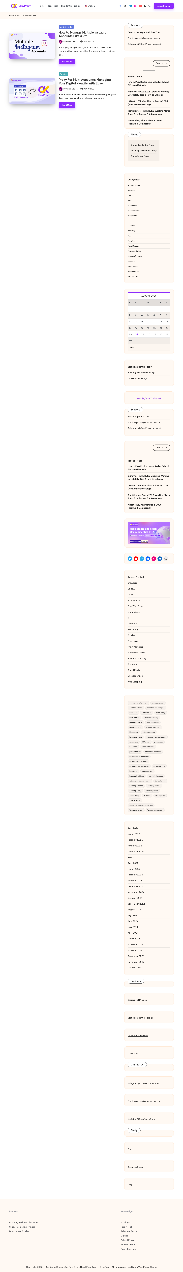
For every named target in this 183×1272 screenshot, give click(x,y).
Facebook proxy (135, 722)
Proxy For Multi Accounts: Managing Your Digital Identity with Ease (85, 81)
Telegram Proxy (129, 1231)
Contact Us (161, 63)
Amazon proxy (158, 703)
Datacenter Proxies (19, 1231)
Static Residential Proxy (142, 145)
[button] (164, 6)
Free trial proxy (153, 722)
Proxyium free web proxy (139, 766)
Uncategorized (133, 271)
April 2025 (133, 863)
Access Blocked (134, 185)
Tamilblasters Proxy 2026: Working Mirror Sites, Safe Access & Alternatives (149, 113)
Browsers (131, 190)
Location (131, 226)
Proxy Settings (128, 1249)
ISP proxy (146, 742)
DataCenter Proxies (138, 1035)
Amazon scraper (135, 708)
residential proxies (156, 776)
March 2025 (134, 869)
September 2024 (136, 904)
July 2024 (133, 915)
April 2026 (133, 828)
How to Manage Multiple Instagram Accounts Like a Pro (84, 34)
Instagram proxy (135, 737)
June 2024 (133, 921)
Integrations (132, 216)
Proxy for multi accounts (139, 757)
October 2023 (135, 967)
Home (11, 15)
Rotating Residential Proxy (143, 150)
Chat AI (130, 195)
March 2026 (134, 834)
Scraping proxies (154, 786)
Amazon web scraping (155, 708)
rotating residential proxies (139, 781)
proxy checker (135, 752)
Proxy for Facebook (153, 752)
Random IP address (136, 776)
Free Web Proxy (134, 211)
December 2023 (136, 956)
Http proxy (133, 732)
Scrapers (131, 261)
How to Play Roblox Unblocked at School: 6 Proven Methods (148, 84)
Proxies (63, 74)
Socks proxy (134, 796)
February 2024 (135, 944)
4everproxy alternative (138, 703)
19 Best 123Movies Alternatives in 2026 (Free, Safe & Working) (148, 103)
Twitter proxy (134, 800)
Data (129, 200)
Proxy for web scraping (138, 761)
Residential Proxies (137, 1000)
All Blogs (125, 1222)
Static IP (147, 796)
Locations (133, 1053)
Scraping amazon (136, 786)
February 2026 (135, 840)
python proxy (147, 771)
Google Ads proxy (153, 727)
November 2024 (136, 892)
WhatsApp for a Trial (138, 416)
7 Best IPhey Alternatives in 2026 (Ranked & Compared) (145, 122)
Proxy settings (159, 766)
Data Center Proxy (140, 156)
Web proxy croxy (136, 810)
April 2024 (133, 933)
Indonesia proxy (149, 732)
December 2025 (136, 851)
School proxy (160, 781)
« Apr (132, 347)
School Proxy (127, 1240)
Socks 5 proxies (152, 791)
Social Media (66, 27)
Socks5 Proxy (128, 1244)
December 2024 (136, 886)
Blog (130, 1149)
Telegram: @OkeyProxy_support (144, 44)
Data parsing (134, 718)
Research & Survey (135, 256)
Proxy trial (133, 771)
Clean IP (125, 1235)
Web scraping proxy (155, 810)
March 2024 (134, 938)
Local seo (133, 747)
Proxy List (131, 241)
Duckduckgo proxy (151, 718)
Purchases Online (134, 251)
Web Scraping (133, 276)
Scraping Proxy (135, 1167)
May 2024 (133, 927)
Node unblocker (148, 747)
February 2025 (135, 874)
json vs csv (158, 742)
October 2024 (135, 898)
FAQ (130, 1185)
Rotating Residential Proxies (23, 1222)
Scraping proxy (135, 791)
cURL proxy (160, 713)
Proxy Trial (126, 1227)
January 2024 (135, 950)
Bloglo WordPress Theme (144, 1267)
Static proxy (160, 796)
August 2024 (134, 909)
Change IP (133, 713)
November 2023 (136, 962)
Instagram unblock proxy (156, 737)
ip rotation (133, 742)
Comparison (147, 713)
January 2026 (135, 845)
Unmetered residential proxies (141, 805)
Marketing (131, 231)
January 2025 (135, 880)
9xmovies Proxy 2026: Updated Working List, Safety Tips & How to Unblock (148, 93)
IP (128, 221)
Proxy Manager (133, 246)
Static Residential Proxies (140, 1018)
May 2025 (133, 857)
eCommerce (132, 206)
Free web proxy (135, 727)
